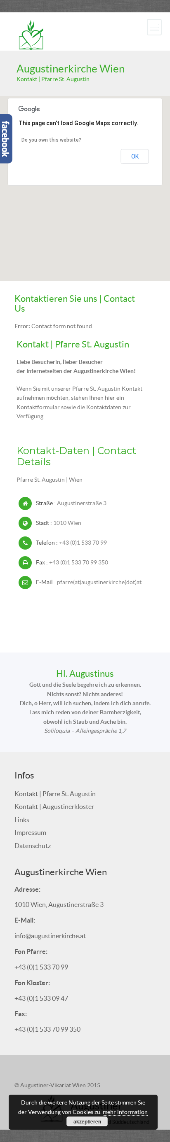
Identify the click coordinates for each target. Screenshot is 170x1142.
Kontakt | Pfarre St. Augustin (55, 793)
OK (135, 156)
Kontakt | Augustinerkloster (54, 806)
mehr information (125, 1112)
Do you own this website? (51, 140)
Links (21, 819)
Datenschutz (32, 845)
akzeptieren (87, 1121)
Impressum (30, 832)
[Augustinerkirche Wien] (30, 34)
